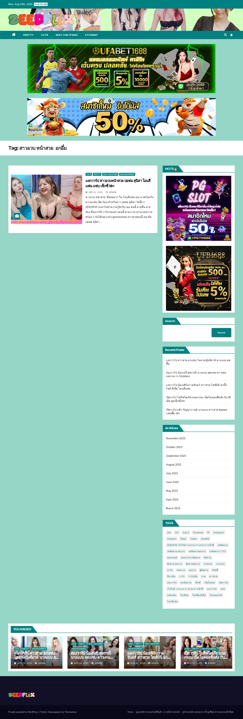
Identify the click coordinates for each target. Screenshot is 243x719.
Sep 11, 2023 (96, 192)
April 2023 (172, 499)
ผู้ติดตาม (204, 570)
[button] (225, 34)
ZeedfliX (205, 538)
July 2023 (172, 473)
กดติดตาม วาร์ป (217, 551)
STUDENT (91, 34)
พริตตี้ (215, 570)
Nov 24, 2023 (81, 663)
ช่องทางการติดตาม (190, 557)
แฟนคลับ (171, 595)
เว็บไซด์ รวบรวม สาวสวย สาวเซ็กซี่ (185, 589)
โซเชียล (184, 595)
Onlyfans (171, 538)
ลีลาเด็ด (171, 576)
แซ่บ (222, 589)
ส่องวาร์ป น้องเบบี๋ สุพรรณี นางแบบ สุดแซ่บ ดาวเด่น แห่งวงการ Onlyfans (91, 657)
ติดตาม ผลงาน (174, 564)
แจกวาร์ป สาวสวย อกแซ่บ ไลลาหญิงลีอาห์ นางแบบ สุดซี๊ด (36, 657)
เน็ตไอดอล (209, 582)
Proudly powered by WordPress (23, 712)
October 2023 (174, 447)
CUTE (44, 34)
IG (208, 532)
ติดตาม (207, 557)
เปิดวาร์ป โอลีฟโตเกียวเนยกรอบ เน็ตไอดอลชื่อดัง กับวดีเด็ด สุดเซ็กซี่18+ (204, 657)
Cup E (186, 532)
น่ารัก (170, 570)
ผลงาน (192, 570)
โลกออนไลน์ (215, 595)
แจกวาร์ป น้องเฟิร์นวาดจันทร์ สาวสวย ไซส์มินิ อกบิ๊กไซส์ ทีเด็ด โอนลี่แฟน (149, 657)
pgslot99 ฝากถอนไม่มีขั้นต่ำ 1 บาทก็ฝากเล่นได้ (158, 712)
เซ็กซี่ (198, 582)
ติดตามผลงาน (193, 564)
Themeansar (70, 712)
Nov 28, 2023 (24, 663)
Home (130, 712)
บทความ (181, 570)
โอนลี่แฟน (172, 601)
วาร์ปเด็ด (193, 576)
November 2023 (175, 438)
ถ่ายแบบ (208, 564)
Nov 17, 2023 (194, 663)
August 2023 (173, 464)
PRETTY (28, 34)
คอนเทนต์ (172, 557)
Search (170, 321)
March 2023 (173, 508)
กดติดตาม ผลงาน (176, 551)
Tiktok (183, 538)
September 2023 (176, 455)
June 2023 (172, 482)
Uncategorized (127, 174)
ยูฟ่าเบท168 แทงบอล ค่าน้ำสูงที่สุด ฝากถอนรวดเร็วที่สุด (207, 712)
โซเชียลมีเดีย (199, 595)
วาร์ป (181, 576)
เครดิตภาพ (185, 582)
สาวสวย (213, 576)
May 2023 (172, 490)
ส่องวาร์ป (172, 582)
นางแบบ (220, 564)
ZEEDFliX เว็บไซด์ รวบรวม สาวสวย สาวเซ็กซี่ (190, 545)
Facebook (198, 532)
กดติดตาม (223, 545)
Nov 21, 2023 (137, 663)
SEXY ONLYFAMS (67, 34)
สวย (203, 576)
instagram (218, 532)
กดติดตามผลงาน (197, 551)
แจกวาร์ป (212, 589)
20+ (177, 532)
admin (112, 192)
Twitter (193, 538)
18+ (169, 532)
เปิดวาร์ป (223, 582)
